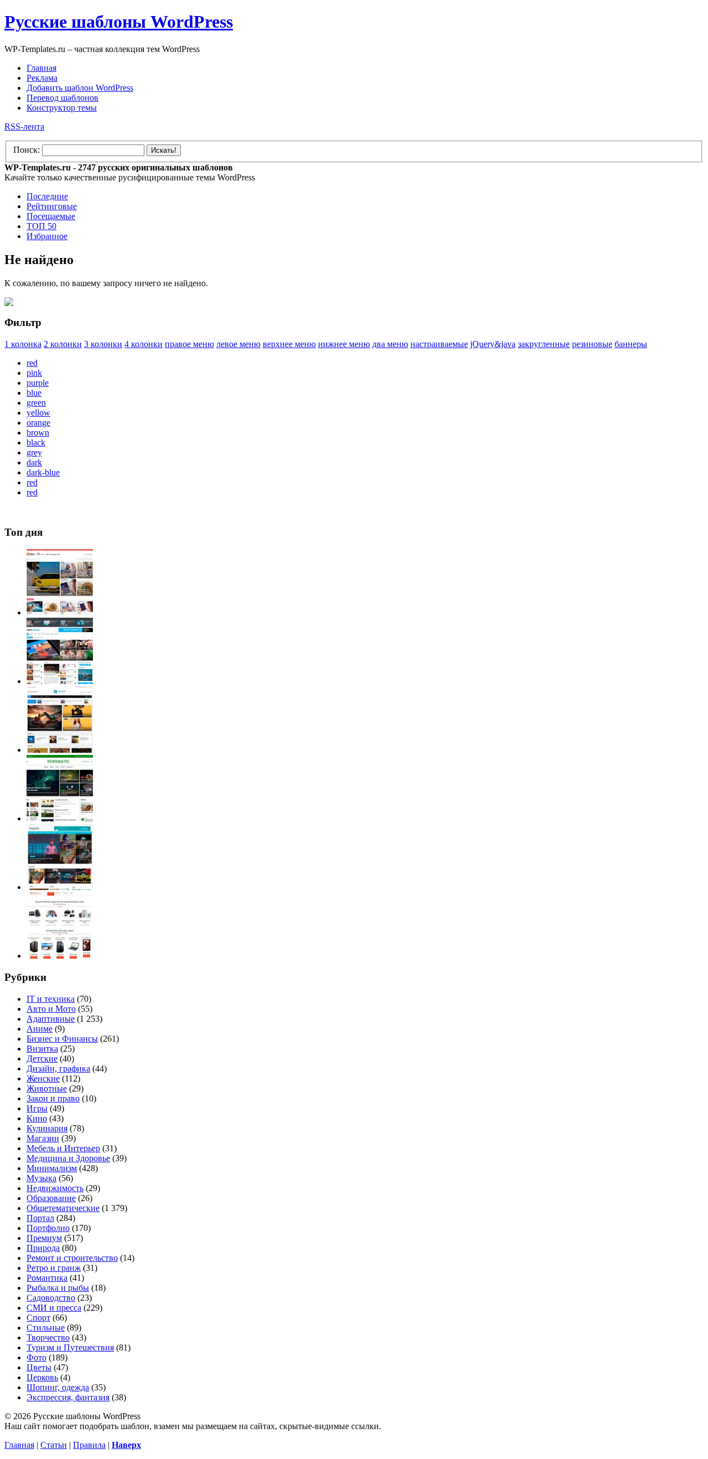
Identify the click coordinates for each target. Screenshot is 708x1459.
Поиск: (26, 149)
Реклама (42, 77)
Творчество (48, 1337)
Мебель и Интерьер (63, 1148)
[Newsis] (60, 749)
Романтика (47, 1277)
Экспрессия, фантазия (68, 1397)
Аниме (40, 1028)
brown (38, 432)
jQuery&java (493, 344)
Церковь (42, 1377)
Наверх (126, 1445)
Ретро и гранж (54, 1267)
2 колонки (63, 344)
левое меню (238, 344)
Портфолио (48, 1228)
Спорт (38, 1317)
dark (34, 462)
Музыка (41, 1178)
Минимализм (52, 1168)
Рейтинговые (52, 206)
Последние (47, 196)
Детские (42, 1058)
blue (34, 392)
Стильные (46, 1327)
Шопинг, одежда (58, 1387)
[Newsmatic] (60, 818)
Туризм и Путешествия (70, 1347)
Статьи (53, 1445)
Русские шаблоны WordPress (118, 22)
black (36, 442)
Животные (47, 1088)
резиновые (592, 344)
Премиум (44, 1238)
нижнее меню (344, 344)
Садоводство (51, 1297)
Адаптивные (51, 1018)
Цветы (39, 1367)
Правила (89, 1445)
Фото (36, 1357)
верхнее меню (289, 344)
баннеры (631, 344)
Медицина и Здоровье (68, 1158)
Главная (41, 68)
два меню (390, 344)
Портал (40, 1218)
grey (34, 452)
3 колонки (103, 344)
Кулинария (47, 1128)
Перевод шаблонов (62, 97)
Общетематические (63, 1208)
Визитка (42, 1048)
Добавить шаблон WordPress (80, 87)
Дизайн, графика (58, 1068)
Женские (43, 1078)
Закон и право (53, 1098)
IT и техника (51, 998)
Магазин (43, 1138)
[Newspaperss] (60, 887)
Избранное (47, 236)
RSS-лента (24, 126)
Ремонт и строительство (72, 1258)
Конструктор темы (62, 107)
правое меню (189, 344)
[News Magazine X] (60, 612)
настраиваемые (439, 344)
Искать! (163, 150)
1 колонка (22, 344)
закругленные (544, 344)
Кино (37, 1118)
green (36, 402)
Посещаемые (51, 216)
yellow (38, 412)
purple (38, 382)
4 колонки (143, 344)
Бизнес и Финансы (62, 1038)
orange (38, 422)
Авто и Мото (51, 1008)
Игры (37, 1108)
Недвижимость (55, 1188)
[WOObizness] (60, 955)
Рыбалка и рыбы (58, 1287)
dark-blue (43, 472)
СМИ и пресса (54, 1307)
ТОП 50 (41, 226)
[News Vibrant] (60, 681)
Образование (51, 1198)
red (32, 363)
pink (34, 372)
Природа (43, 1248)
